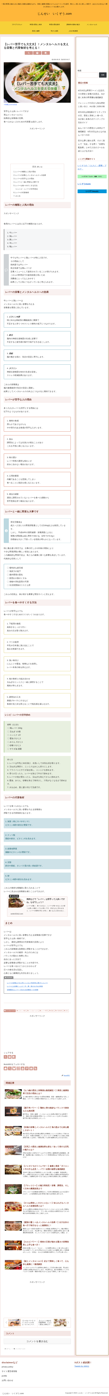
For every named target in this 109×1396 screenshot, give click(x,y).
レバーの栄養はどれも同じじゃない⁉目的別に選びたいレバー (27, 983)
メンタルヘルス (10, 1010)
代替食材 (59, 1010)
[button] (46, 53)
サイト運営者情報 (9, 1371)
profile (4, 1376)
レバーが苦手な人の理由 (24, 179)
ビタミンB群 (22, 1010)
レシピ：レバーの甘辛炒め (27, 189)
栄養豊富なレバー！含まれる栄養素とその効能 (22, 990)
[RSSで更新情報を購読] (35, 1068)
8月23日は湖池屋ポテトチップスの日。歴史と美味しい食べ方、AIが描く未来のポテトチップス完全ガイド (92, 117)
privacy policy (7, 1367)
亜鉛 (52, 1010)
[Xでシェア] (29, 53)
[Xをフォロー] (10, 1068)
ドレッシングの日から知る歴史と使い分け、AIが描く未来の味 (91, 105)
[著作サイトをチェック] (5, 1068)
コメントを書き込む (37, 1341)
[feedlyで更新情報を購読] (31, 1068)
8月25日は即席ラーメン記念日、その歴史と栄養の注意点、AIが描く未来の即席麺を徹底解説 (92, 94)
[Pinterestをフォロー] (27, 1068)
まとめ (17, 196)
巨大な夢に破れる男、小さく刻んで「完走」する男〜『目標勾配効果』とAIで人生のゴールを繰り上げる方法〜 (91, 145)
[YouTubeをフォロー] (22, 1068)
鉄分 (67, 1010)
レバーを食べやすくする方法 (26, 185)
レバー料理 (44, 1010)
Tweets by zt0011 (81, 1366)
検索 (79, 71)
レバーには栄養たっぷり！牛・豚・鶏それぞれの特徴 (25, 986)
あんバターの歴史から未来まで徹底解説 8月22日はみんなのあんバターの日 (92, 131)
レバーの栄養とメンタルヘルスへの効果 (30, 175)
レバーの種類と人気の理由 (25, 172)
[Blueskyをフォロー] (14, 1068)
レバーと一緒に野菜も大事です (27, 182)
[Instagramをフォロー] (18, 1068)
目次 (34, 167)
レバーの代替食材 (22, 192)
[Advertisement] (37, 145)
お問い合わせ (7, 1380)
